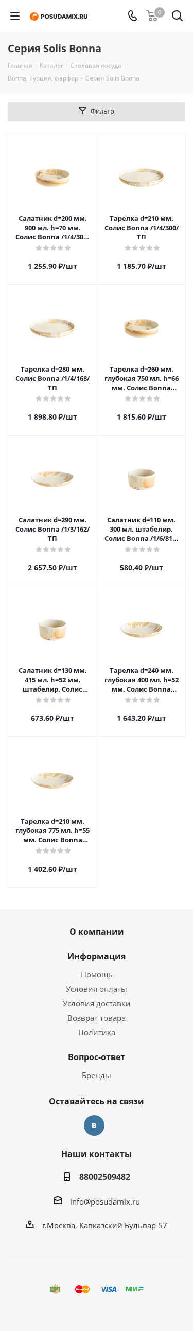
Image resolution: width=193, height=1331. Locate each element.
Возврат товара (96, 1018)
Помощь (97, 974)
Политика (96, 1032)
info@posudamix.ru (105, 1201)
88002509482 (104, 1176)
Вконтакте (94, 1125)
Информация (96, 956)
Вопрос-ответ (96, 1057)
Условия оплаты (96, 989)
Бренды (96, 1075)
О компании (96, 931)
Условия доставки (97, 1003)
